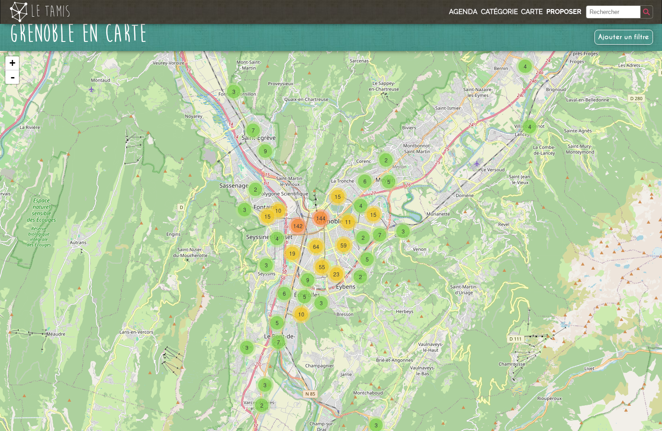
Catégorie (499, 12)
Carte (532, 12)
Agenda (463, 12)
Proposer (563, 12)
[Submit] (646, 12)
